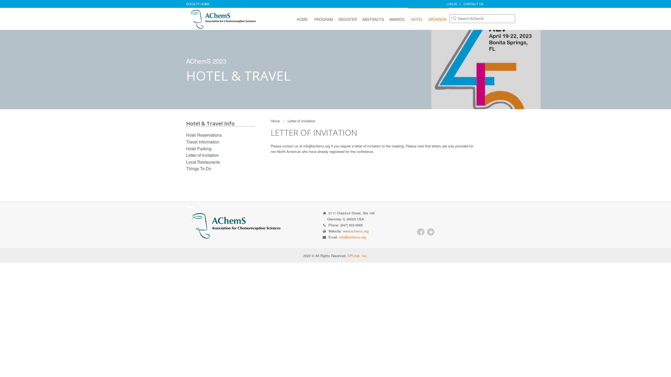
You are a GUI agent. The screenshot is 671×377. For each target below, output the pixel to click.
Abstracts (373, 19)
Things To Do (198, 168)
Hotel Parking (199, 149)
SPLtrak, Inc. (358, 255)
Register (347, 19)
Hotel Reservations (204, 135)
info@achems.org (352, 237)
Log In (452, 4)
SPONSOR (437, 19)
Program (323, 19)
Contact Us (473, 4)
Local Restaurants (203, 162)
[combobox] (482, 18)
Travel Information (202, 142)
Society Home (198, 4)
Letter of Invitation (202, 155)
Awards (396, 19)
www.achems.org (356, 231)
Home (302, 19)
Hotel (417, 19)
